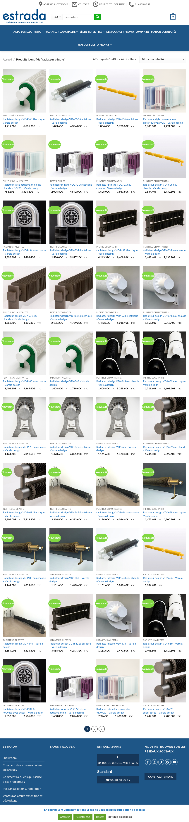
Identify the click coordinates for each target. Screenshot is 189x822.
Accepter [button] (65, 816)
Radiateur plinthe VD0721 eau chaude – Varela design (113, 186)
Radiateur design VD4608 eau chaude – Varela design (117, 579)
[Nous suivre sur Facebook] (148, 762)
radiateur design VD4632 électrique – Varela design (117, 252)
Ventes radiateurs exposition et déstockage (22, 798)
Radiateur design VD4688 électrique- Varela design (164, 514)
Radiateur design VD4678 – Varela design (116, 645)
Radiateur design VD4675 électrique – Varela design (70, 448)
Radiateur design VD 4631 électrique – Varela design (70, 317)
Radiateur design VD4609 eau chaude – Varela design (164, 448)
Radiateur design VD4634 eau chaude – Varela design (24, 252)
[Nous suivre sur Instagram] (155, 762)
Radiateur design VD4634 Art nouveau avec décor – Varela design (23, 710)
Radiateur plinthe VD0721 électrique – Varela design (70, 186)
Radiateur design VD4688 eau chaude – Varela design (24, 579)
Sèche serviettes (91, 31)
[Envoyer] (97, 17)
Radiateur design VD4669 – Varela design (163, 645)
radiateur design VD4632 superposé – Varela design (70, 645)
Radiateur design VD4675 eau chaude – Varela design (24, 448)
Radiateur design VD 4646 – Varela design (23, 645)
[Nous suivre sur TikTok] (161, 762)
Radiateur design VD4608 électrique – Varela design (70, 121)
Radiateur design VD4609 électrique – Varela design (23, 514)
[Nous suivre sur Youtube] (174, 762)
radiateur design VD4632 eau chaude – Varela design (164, 252)
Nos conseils (86, 44)
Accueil (7, 59)
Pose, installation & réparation (22, 788)
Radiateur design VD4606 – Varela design (163, 579)
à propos (103, 44)
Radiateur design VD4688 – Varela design (69, 579)
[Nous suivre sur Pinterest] (168, 762)
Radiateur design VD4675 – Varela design (116, 448)
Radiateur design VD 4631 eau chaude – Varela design (20, 317)
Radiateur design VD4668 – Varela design (69, 383)
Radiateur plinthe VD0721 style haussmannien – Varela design (67, 710)
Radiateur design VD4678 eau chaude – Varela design (164, 317)
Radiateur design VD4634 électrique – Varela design (70, 252)
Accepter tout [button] (83, 816)
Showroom (10, 757)
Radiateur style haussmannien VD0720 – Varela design (113, 710)
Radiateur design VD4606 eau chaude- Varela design (160, 186)
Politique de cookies (119, 816)
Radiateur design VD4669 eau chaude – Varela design (117, 383)
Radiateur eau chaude (60, 31)
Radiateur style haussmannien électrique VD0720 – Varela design (163, 121)
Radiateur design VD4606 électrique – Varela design (117, 121)
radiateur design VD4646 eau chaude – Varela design (117, 514)
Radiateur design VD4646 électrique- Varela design (70, 514)
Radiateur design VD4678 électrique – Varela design (117, 317)
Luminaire (142, 31)
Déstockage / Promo (120, 31)
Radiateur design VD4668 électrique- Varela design (24, 121)
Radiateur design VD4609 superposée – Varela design (158, 710)
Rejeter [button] (100, 816)
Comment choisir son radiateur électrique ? (22, 767)
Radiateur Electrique (26, 31)
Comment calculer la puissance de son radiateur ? (22, 779)
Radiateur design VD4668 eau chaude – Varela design (24, 383)
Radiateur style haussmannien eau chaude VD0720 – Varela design (22, 186)
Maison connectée (163, 31)
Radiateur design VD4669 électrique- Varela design (164, 383)
